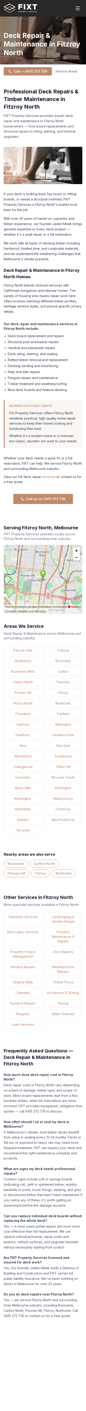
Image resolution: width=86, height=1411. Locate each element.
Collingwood (22, 767)
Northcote (63, 703)
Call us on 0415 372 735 (46, 499)
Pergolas (23, 1014)
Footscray (63, 809)
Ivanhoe (23, 724)
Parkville (63, 682)
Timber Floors (63, 982)
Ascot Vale (23, 788)
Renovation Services (23, 932)
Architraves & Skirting (63, 993)
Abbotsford (22, 756)
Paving (63, 1003)
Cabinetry (23, 993)
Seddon (23, 820)
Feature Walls (23, 982)
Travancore (63, 756)
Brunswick (63, 661)
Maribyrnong (63, 798)
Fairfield (63, 714)
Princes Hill (23, 693)
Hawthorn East (63, 735)
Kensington (22, 798)
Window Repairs (23, 967)
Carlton (63, 671)
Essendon (22, 777)
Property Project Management (22, 954)
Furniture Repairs (23, 1003)
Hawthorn (23, 735)
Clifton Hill (63, 767)
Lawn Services (23, 1024)
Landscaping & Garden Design (63, 919)
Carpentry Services (23, 917)
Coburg (63, 650)
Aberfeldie (23, 809)
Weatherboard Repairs (63, 969)
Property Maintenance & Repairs (63, 936)
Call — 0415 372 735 (30, 71)
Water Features (63, 1014)
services (48, 477)
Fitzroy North (23, 703)
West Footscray (63, 820)
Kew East (63, 746)
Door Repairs (63, 952)
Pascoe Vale (22, 650)
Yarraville (23, 830)
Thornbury (23, 714)
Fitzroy (63, 693)
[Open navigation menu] (77, 8)
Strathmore (23, 661)
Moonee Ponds (63, 777)
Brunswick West (23, 671)
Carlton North (23, 682)
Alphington (63, 724)
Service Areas (66, 71)
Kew (23, 746)
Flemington (63, 788)
